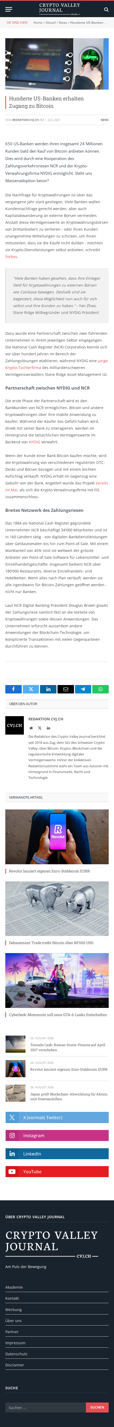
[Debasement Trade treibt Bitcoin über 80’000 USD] (57, 908)
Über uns (13, 1320)
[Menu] (8, 9)
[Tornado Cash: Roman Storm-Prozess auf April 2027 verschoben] (15, 1044)
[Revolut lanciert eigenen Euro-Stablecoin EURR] (57, 836)
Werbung (13, 1309)
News (63, 22)
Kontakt (12, 1298)
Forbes (11, 256)
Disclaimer (14, 1364)
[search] (106, 9)
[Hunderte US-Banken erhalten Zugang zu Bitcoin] (57, 64)
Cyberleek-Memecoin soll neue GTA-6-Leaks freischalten (58, 1014)
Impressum (15, 1342)
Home (37, 22)
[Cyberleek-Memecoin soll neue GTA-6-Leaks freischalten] (57, 980)
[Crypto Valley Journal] (59, 9)
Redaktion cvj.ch (25, 120)
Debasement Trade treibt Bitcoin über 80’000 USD (51, 942)
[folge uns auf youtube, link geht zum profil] (57, 1171)
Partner (12, 1331)
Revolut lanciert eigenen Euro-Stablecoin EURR (49, 870)
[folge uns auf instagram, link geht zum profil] (57, 1135)
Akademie (14, 1287)
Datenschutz (16, 1353)
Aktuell (51, 22)
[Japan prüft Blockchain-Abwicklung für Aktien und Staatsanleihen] (15, 1093)
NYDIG (34, 441)
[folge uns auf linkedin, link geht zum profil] (57, 1153)
